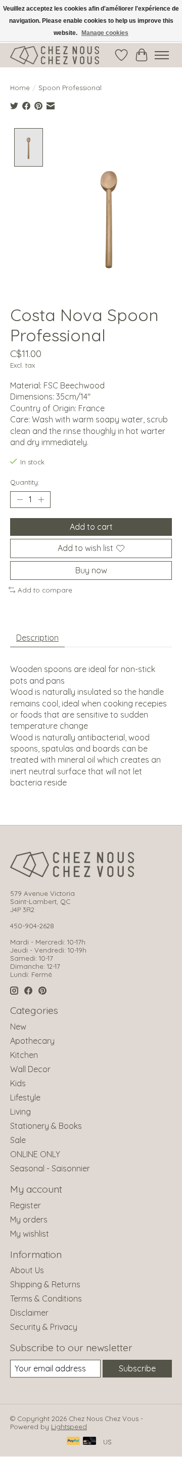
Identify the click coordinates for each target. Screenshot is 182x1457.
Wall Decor (30, 1069)
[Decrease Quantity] (19, 499)
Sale (18, 1140)
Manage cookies (104, 32)
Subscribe (137, 1368)
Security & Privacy (43, 1327)
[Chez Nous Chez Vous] (54, 55)
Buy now (91, 570)
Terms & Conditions (46, 1298)
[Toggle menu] (162, 55)
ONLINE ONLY (35, 1154)
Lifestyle (25, 1097)
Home (20, 88)
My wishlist (29, 1234)
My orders (29, 1219)
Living (20, 1112)
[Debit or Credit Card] (89, 1441)
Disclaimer (29, 1313)
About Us (27, 1270)
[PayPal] (73, 1441)
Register (25, 1205)
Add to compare (45, 590)
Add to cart (91, 527)
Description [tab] (37, 638)
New (18, 1026)
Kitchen (24, 1055)
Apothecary (32, 1041)
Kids (18, 1083)
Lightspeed (69, 1427)
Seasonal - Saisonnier (50, 1168)
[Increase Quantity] (41, 499)
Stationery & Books (46, 1126)
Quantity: (24, 482)
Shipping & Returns (45, 1284)
